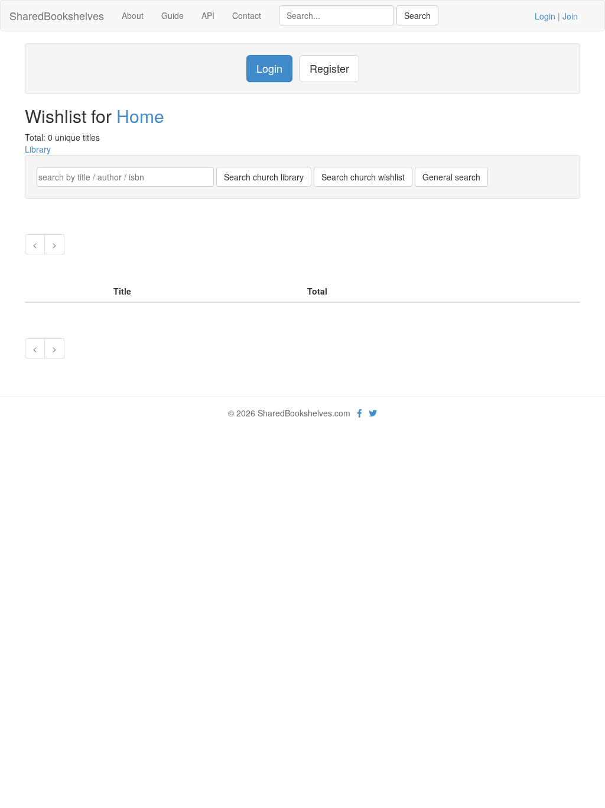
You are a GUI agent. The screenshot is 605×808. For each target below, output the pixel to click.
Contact (246, 15)
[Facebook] (359, 413)
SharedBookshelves (56, 15)
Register (329, 68)
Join (570, 16)
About (133, 15)
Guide (172, 15)
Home (140, 115)
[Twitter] (373, 413)
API (207, 15)
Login (545, 16)
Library (38, 149)
